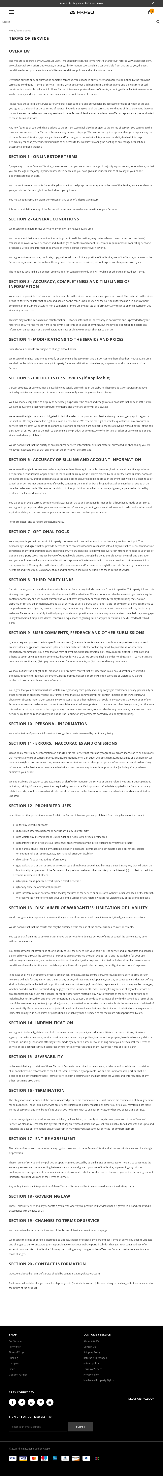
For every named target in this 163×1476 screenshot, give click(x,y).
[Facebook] (12, 1402)
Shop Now (96, 3)
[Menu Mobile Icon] (11, 12)
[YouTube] (49, 1402)
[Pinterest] (40, 1402)
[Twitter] (21, 1402)
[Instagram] (31, 1402)
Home (12, 30)
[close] (153, 4)
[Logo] (82, 12)
